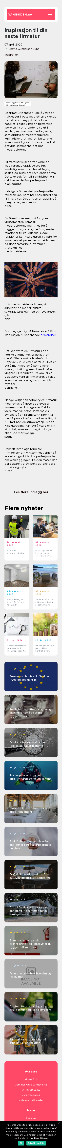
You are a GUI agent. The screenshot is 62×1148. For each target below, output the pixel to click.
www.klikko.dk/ (34, 1100)
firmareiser (48, 335)
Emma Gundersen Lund (23, 49)
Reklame (31, 1118)
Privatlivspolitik (36, 1143)
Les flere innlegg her (31, 492)
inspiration (11, 54)
